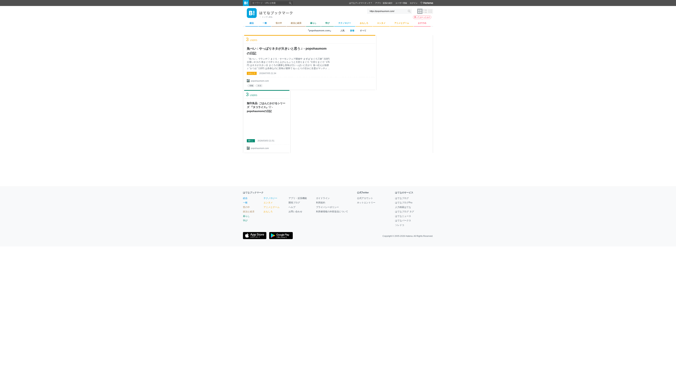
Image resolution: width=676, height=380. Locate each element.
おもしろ (251, 73)
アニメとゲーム (272, 207)
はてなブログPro (403, 202)
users (251, 39)
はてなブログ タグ (404, 211)
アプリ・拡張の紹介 (384, 3)
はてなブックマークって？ (360, 3)
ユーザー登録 (401, 3)
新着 (352, 30)
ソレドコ (399, 225)
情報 (251, 86)
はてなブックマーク (253, 192)
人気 (342, 30)
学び (245, 220)
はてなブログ (402, 198)
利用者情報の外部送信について (332, 211)
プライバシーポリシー (327, 207)
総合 (245, 198)
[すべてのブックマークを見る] (267, 126)
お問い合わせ (295, 211)
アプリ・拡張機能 (298, 198)
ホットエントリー (366, 202)
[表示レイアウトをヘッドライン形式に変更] (430, 11)
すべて (363, 30)
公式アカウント (365, 198)
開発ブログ (294, 202)
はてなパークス (403, 220)
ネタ (259, 86)
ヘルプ (292, 207)
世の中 (246, 207)
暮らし (251, 141)
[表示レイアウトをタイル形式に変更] (420, 11)
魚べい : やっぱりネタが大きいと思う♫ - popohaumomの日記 (287, 51)
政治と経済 (248, 211)
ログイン (414, 3)
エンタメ (268, 202)
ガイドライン (323, 198)
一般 (245, 202)
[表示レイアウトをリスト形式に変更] (425, 11)
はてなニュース (403, 216)
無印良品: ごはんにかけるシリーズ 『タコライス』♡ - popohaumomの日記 (266, 107)
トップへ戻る (267, 17)
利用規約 (320, 202)
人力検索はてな (403, 207)
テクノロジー (270, 198)
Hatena (409, 236)
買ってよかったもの (422, 17)
